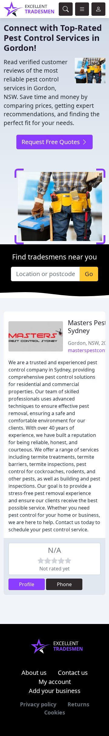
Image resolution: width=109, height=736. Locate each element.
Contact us (73, 672)
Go (89, 274)
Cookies (54, 712)
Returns (78, 704)
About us (34, 672)
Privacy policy (38, 704)
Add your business (55, 691)
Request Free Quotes (51, 142)
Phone (64, 584)
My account (54, 682)
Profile (26, 584)
